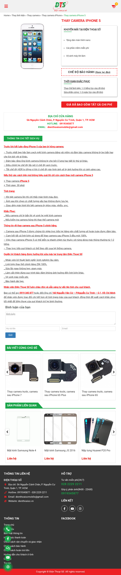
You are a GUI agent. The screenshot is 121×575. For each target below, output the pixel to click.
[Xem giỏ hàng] (114, 6)
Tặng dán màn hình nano (78, 40)
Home (7, 15)
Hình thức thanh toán (15, 537)
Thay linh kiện (18, 15)
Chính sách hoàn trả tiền (16, 550)
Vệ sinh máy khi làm (75, 56)
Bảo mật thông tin (13, 533)
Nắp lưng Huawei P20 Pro (96, 450)
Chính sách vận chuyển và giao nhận (23, 541)
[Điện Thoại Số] (60, 6)
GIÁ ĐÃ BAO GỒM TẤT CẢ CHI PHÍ (89, 104)
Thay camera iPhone (52, 15)
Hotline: (52, 123)
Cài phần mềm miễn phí (77, 48)
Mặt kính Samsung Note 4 (21, 450)
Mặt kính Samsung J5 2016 (59, 450)
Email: (42, 127)
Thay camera (33, 15)
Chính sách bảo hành (15, 546)
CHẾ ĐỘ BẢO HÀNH (89, 72)
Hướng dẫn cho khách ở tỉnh (18, 554)
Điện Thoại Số (56, 571)
